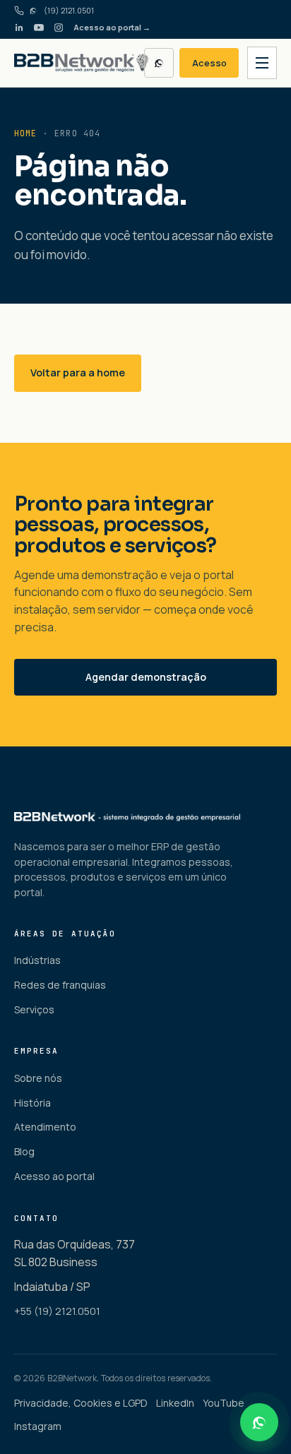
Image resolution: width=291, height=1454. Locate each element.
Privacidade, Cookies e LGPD (81, 1403)
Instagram (37, 1426)
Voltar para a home (77, 372)
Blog (24, 1151)
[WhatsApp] (159, 63)
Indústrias (37, 960)
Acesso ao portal (54, 1176)
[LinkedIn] (19, 27)
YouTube (223, 1403)
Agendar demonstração (145, 677)
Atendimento (45, 1126)
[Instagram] (59, 27)
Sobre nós (38, 1078)
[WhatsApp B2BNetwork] (259, 1422)
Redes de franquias (60, 984)
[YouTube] (39, 27)
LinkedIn (175, 1403)
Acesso (209, 62)
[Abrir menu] (262, 63)
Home (25, 133)
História (32, 1102)
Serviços (34, 1009)
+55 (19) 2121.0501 (57, 1311)
